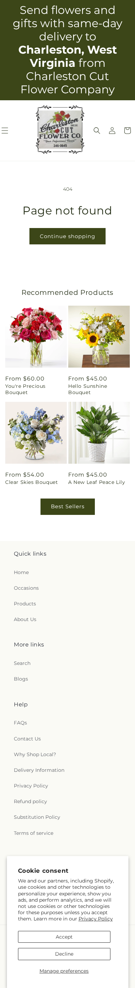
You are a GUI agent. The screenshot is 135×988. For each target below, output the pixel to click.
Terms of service (33, 833)
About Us (25, 619)
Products (25, 604)
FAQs (20, 723)
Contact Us (27, 739)
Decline (64, 954)
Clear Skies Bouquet (31, 482)
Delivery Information (39, 770)
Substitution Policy (37, 817)
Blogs (21, 679)
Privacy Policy (96, 919)
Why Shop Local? (35, 754)
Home (21, 572)
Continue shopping (67, 236)
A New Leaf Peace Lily (96, 482)
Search (22, 663)
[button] (97, 130)
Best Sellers (67, 506)
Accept (64, 937)
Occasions (26, 588)
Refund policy (30, 801)
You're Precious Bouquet (25, 389)
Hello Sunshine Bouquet (87, 389)
